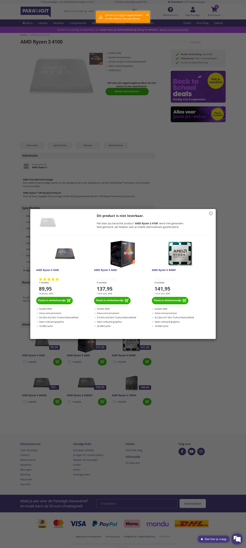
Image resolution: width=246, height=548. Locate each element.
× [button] (147, 14)
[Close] (211, 213)
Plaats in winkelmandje (52, 300)
